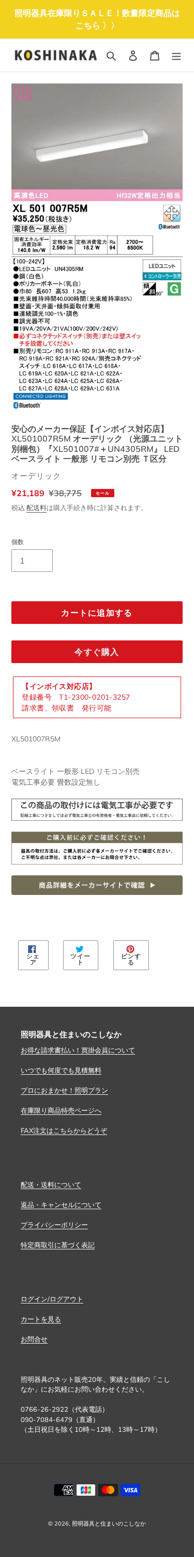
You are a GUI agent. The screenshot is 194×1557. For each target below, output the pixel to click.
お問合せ (34, 1339)
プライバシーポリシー (54, 1225)
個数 (17, 542)
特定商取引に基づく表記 (58, 1245)
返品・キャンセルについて (61, 1204)
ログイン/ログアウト (52, 1299)
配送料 (36, 507)
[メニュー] (176, 55)
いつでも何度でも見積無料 (61, 1070)
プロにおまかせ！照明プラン (64, 1090)
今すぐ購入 (96, 652)
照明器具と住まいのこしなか (109, 1523)
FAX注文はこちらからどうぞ (64, 1130)
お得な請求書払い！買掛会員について (78, 1050)
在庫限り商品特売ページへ (61, 1110)
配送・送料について (51, 1184)
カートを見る (41, 1319)
